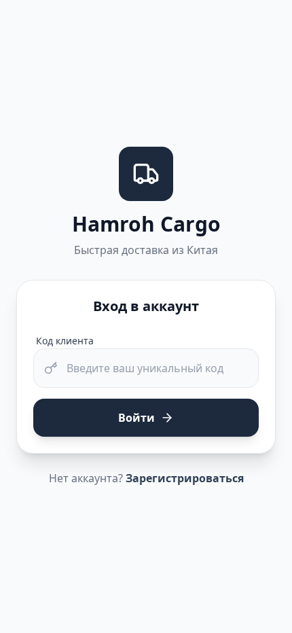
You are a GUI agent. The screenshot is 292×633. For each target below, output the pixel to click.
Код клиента (65, 340)
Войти (136, 417)
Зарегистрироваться (185, 478)
